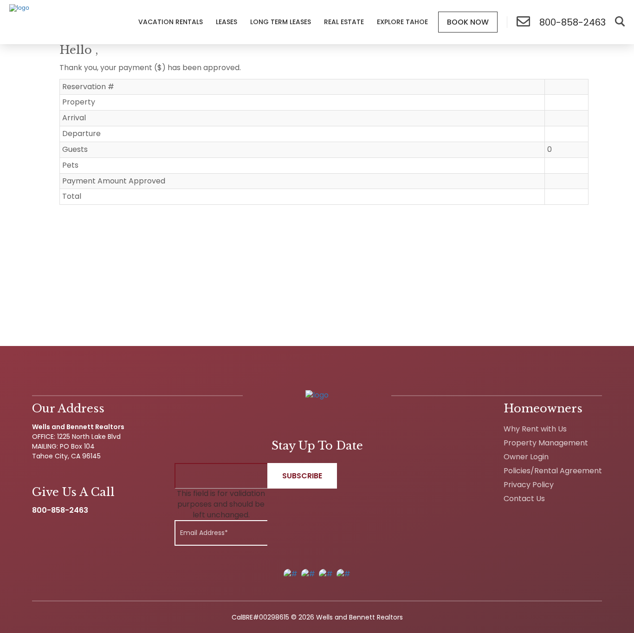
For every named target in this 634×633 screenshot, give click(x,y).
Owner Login (526, 456)
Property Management (546, 442)
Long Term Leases (280, 21)
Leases (226, 21)
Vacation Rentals (170, 21)
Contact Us (524, 498)
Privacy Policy (529, 484)
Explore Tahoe (402, 21)
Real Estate (344, 21)
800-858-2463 (60, 510)
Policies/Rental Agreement (553, 470)
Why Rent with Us (535, 429)
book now (468, 22)
